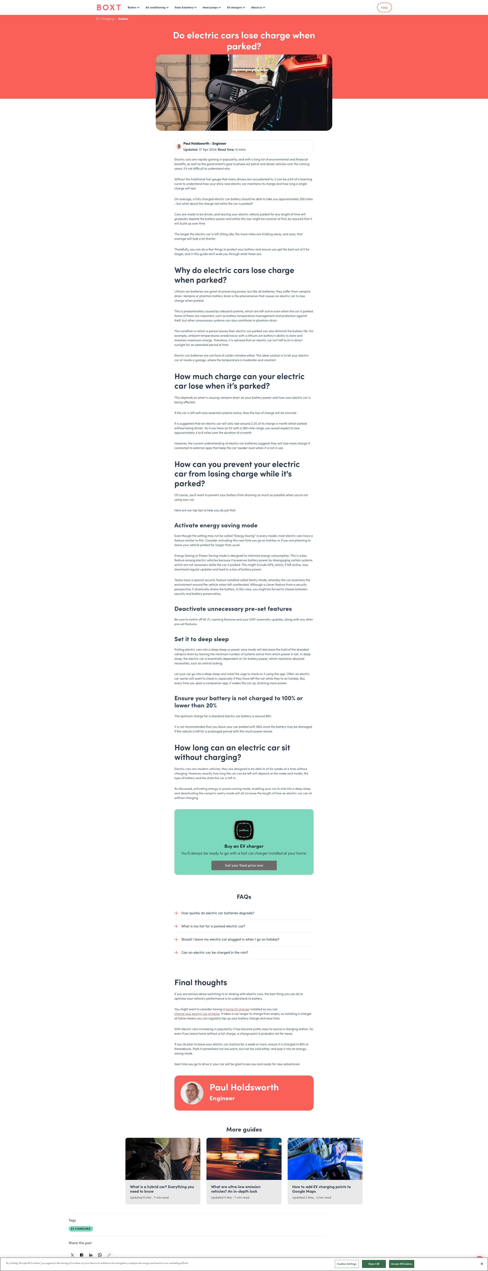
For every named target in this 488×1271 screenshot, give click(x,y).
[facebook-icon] (81, 1255)
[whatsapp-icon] (100, 1255)
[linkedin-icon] (91, 1255)
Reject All (373, 1263)
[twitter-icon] (72, 1255)
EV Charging (105, 19)
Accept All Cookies (401, 1263)
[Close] (482, 1264)
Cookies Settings (346, 1263)
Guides (123, 19)
